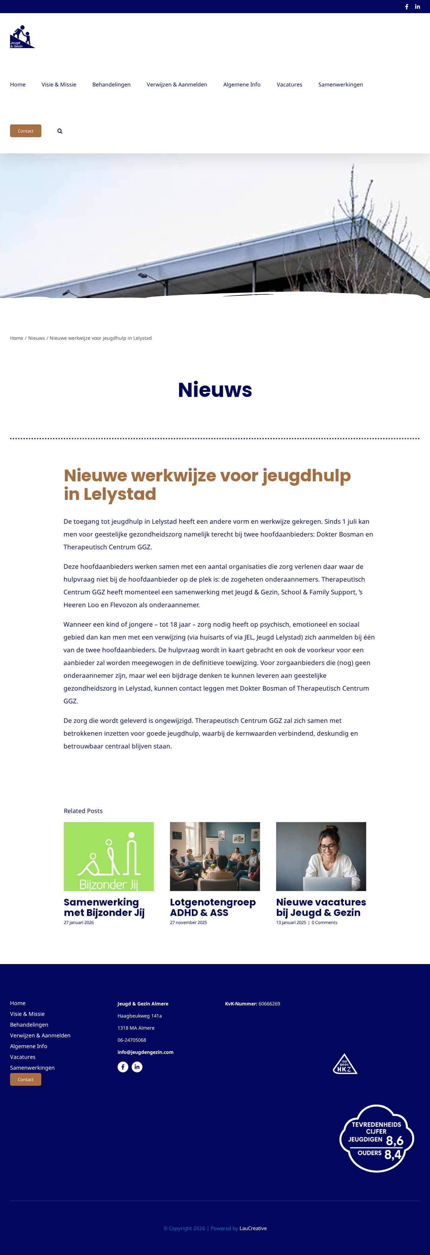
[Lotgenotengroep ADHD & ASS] (215, 856)
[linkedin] (137, 1067)
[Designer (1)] (376, 1099)
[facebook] (123, 1067)
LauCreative (253, 1228)
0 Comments (324, 922)
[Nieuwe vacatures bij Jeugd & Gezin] (321, 856)
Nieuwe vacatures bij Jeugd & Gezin (321, 907)
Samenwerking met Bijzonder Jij (104, 907)
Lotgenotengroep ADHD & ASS (213, 907)
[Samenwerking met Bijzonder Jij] (109, 856)
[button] (59, 130)
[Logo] (345, 1054)
